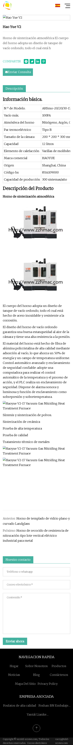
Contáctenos (59, 675)
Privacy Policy (48, 684)
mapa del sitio (25, 684)
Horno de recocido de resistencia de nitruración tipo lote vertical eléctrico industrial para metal (36, 535)
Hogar (14, 666)
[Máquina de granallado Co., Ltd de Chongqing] (7, 5)
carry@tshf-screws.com (62, 741)
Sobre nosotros (36, 666)
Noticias (14, 675)
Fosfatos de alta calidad (19, 705)
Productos (59, 666)
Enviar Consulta (19, 72)
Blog (36, 675)
